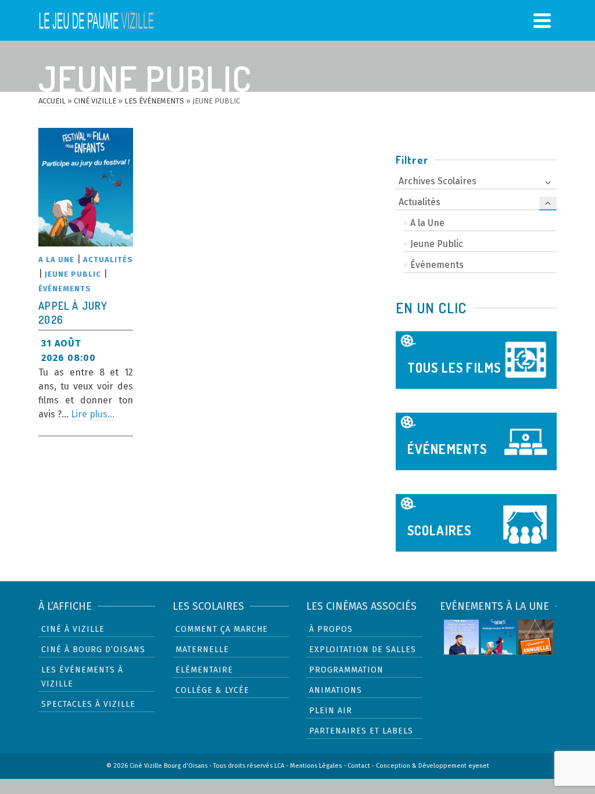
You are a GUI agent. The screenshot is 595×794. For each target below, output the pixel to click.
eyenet (478, 766)
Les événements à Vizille (82, 677)
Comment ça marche (221, 629)
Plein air (330, 711)
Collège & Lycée (212, 690)
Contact (358, 766)
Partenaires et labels (361, 731)
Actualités (108, 259)
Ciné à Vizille (73, 629)
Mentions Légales (316, 766)
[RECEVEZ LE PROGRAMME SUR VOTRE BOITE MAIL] (461, 637)
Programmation (346, 670)
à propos (331, 629)
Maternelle (202, 649)
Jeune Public (73, 274)
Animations (335, 690)
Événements (64, 288)
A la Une (56, 259)
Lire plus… (92, 414)
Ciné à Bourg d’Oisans (93, 649)
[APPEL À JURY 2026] (85, 187)
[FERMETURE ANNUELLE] (535, 637)
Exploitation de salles (362, 649)
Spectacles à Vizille (88, 704)
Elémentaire (204, 670)
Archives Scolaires (437, 181)
